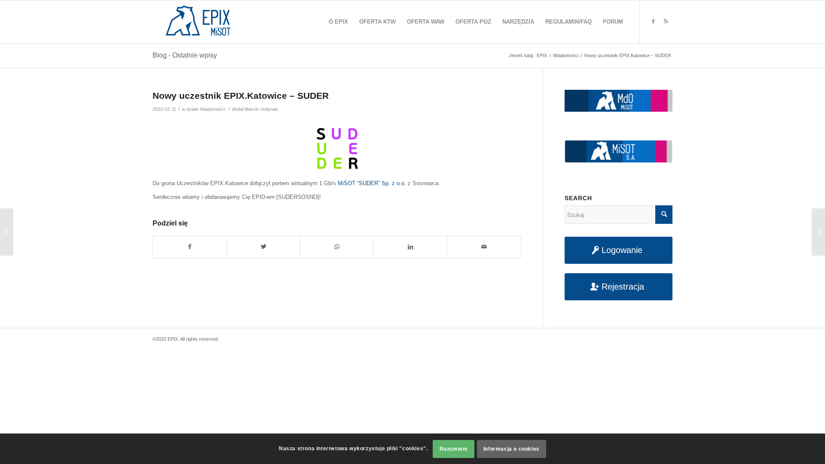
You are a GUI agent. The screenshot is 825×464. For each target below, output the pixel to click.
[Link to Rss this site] (666, 21)
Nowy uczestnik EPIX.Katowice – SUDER (241, 96)
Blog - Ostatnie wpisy (185, 55)
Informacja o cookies (511, 449)
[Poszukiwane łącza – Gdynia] (6, 232)
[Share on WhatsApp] (336, 247)
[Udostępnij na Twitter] (263, 247)
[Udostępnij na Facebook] (189, 247)
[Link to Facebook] (653, 21)
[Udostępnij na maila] (483, 247)
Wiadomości (212, 109)
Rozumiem (454, 449)
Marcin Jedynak (261, 109)
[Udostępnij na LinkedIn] (410, 247)
